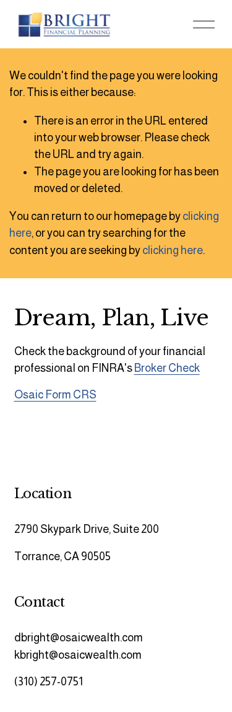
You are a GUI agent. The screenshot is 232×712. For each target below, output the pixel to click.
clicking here (172, 250)
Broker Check (167, 368)
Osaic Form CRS (55, 395)
